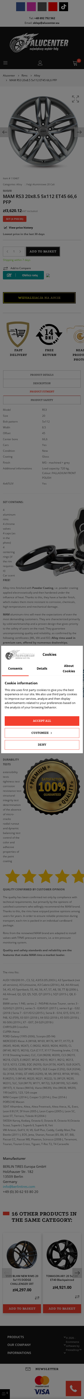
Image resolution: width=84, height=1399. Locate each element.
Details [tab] (42, 668)
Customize (40, 733)
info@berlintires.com (19, 1186)
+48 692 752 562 (44, 18)
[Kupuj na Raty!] (23, 275)
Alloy (19, 184)
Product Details (42, 374)
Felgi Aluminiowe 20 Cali (40, 184)
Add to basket (43, 251)
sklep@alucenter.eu (46, 23)
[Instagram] (31, 6)
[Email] (42, 6)
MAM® (7, 191)
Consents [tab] (15, 668)
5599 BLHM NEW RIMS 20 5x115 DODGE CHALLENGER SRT (22, 1280)
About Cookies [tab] (69, 668)
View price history (20, 227)
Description (42, 383)
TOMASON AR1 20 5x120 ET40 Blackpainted (62, 1278)
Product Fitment (42, 391)
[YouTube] (52, 6)
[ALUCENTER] (42, 43)
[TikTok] (63, 6)
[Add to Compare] (37, 1297)
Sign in (40, 63)
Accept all (42, 720)
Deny (42, 744)
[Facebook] (20, 6)
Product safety (42, 400)
